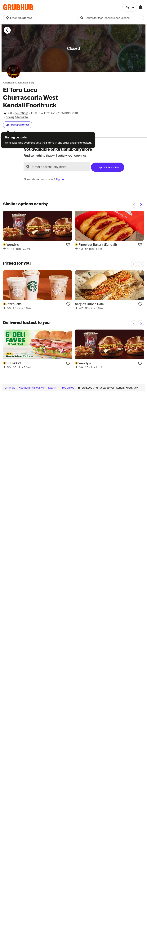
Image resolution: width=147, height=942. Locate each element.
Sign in (60, 179)
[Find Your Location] (28, 167)
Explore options (107, 167)
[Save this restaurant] (68, 244)
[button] (19, 18)
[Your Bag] (140, 7)
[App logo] (18, 7)
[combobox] (110, 18)
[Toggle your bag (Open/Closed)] (140, 7)
